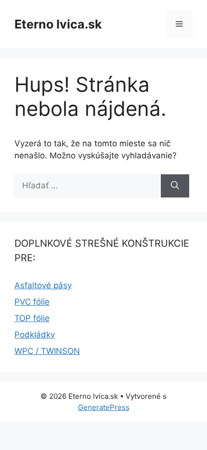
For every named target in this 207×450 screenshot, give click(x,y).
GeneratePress (103, 407)
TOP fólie (32, 318)
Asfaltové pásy (43, 285)
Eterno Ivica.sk (58, 24)
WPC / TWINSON (47, 351)
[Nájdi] (175, 185)
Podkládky (34, 334)
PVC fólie (32, 302)
